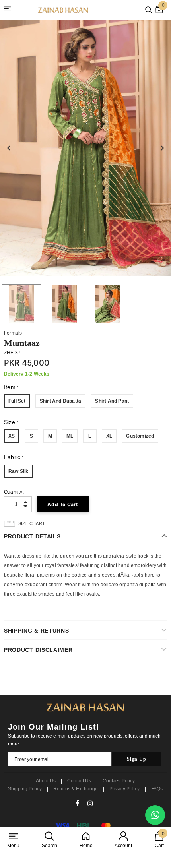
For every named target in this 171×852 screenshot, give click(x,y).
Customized (140, 436)
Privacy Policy (124, 789)
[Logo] (63, 10)
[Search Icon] (148, 10)
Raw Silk (18, 471)
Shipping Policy (25, 789)
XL (109, 436)
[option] (85, 148)
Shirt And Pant (112, 401)
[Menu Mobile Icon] (9, 10)
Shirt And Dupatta (60, 401)
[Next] (162, 148)
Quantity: (14, 492)
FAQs (157, 789)
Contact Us (79, 781)
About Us (46, 781)
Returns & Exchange (75, 789)
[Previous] (9, 148)
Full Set (17, 401)
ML (69, 436)
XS (11, 436)
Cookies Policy (119, 781)
